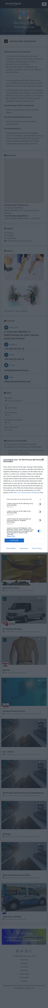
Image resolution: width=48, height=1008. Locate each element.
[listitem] (24, 499)
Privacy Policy (37, 548)
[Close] (44, 460)
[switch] (39, 504)
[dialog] (24, 504)
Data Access (24, 548)
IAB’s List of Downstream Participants (27, 492)
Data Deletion (11, 548)
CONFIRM (14, 540)
